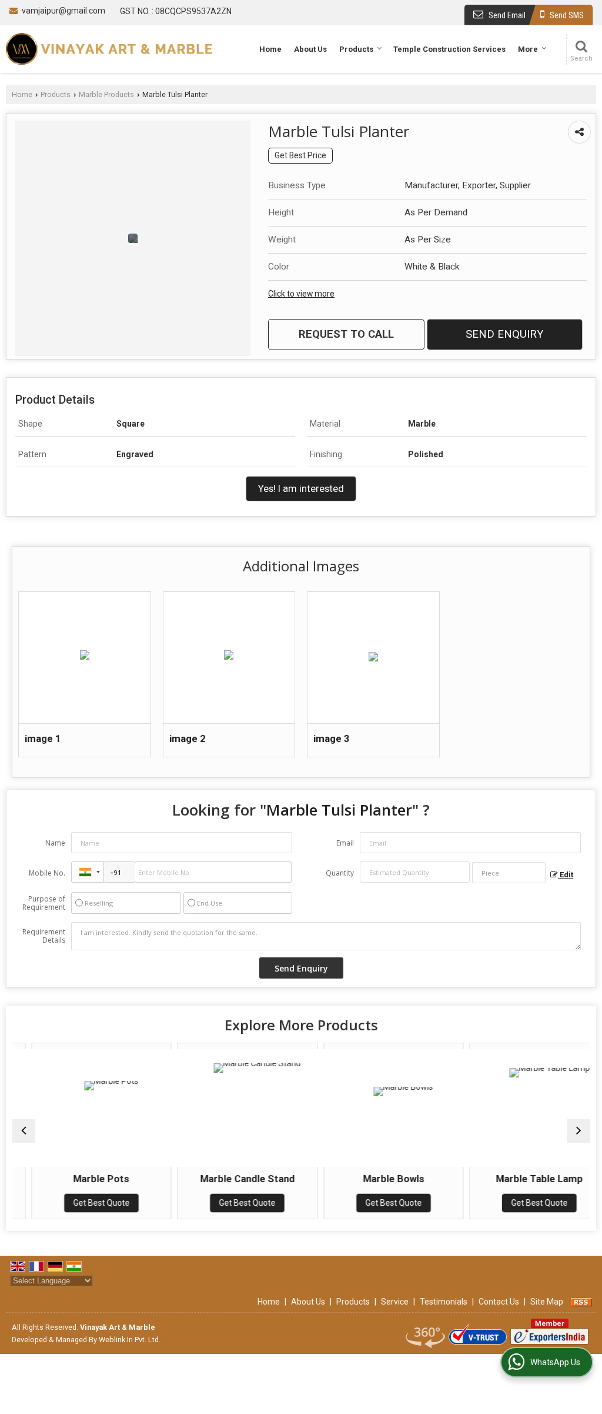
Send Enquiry (504, 334)
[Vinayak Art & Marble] (109, 49)
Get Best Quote (84, 1202)
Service (395, 1301)
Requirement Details (43, 936)
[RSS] (581, 1301)
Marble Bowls (376, 1179)
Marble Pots (85, 1179)
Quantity (340, 873)
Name (55, 843)
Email (345, 843)
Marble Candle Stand (230, 1179)
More (528, 49)
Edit (565, 874)
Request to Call (346, 334)
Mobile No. (47, 873)
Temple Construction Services (449, 49)
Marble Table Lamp (523, 1179)
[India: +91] (87, 872)
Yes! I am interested (301, 488)
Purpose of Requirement (43, 903)
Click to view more (301, 293)
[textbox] (509, 872)
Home (270, 49)
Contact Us (499, 1301)
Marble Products (106, 94)
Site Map (546, 1301)
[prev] (23, 1131)
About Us (310, 49)
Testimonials (443, 1301)
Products (356, 49)
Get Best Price (300, 155)
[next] (578, 1131)
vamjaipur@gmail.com (63, 10)
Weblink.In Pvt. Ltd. (129, 1339)
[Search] (581, 49)
